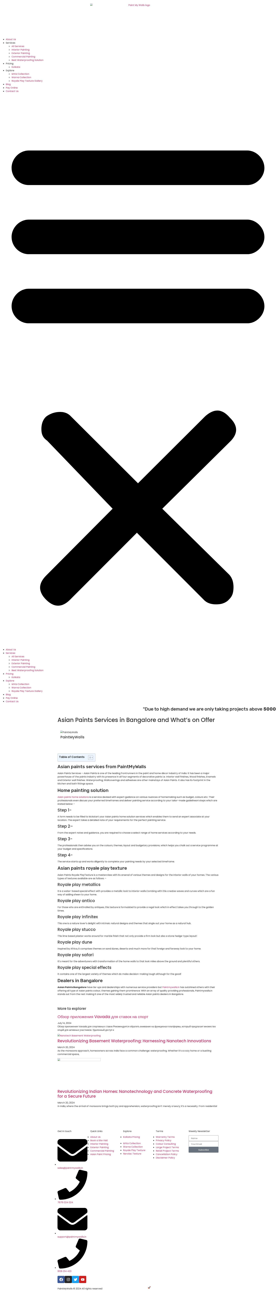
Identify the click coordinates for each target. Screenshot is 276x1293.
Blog (8, 84)
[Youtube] (82, 1279)
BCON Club (157, 1287)
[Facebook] (61, 1279)
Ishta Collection (20, 74)
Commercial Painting (23, 56)
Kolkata (16, 67)
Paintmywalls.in (171, 987)
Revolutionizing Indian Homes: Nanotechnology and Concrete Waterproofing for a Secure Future (134, 1094)
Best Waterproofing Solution (27, 60)
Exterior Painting (21, 53)
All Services (18, 46)
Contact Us (12, 91)
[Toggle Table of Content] (89, 757)
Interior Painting (20, 49)
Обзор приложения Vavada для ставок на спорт (102, 1017)
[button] (138, 370)
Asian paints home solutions (73, 797)
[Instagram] (68, 1279)
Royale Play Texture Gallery (27, 81)
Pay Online (12, 87)
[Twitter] (75, 1279)
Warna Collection (21, 77)
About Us (11, 39)
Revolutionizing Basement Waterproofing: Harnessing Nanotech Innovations (134, 1041)
